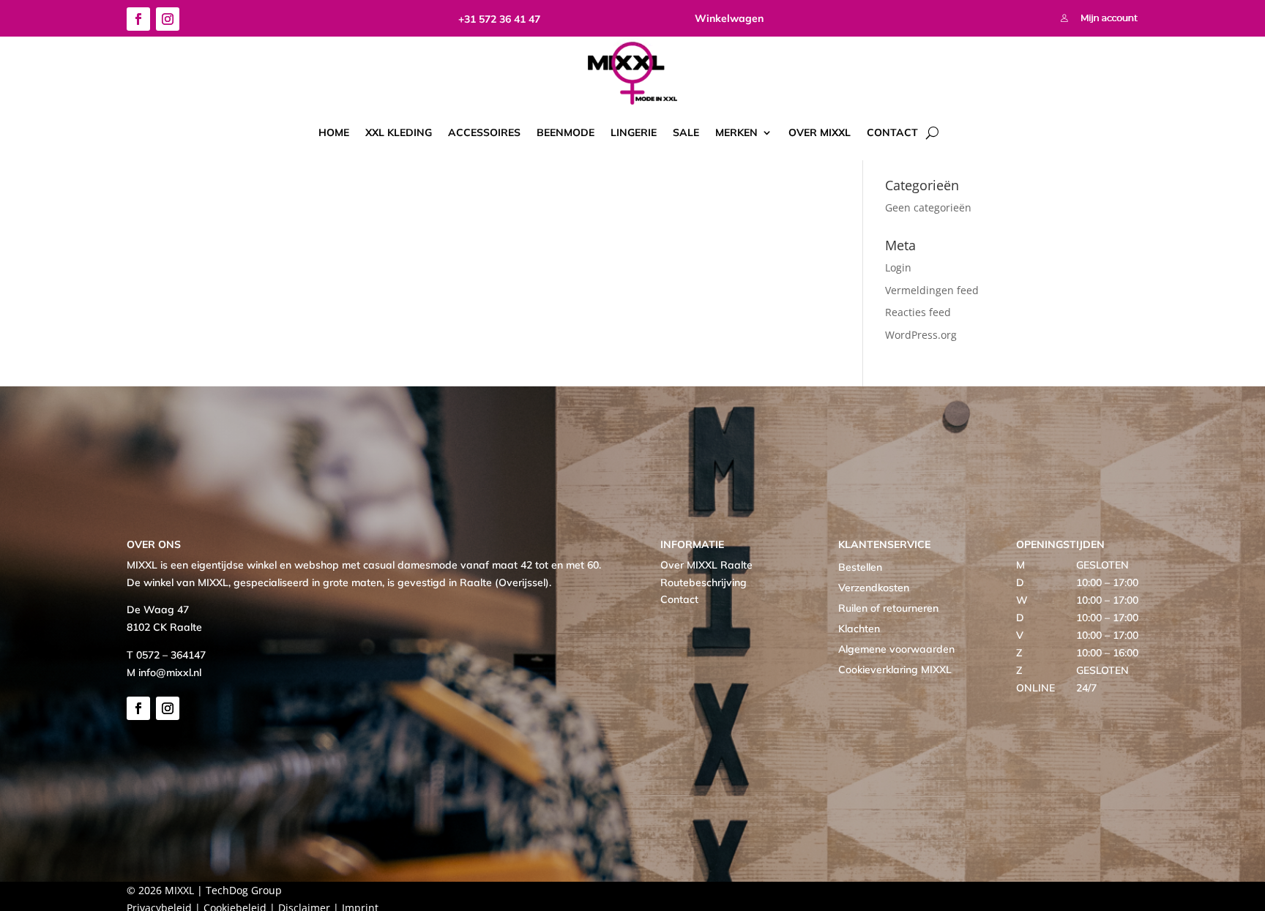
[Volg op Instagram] (167, 19)
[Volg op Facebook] (138, 19)
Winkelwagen (729, 18)
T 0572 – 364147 (166, 654)
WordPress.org (921, 335)
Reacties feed (918, 312)
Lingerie (634, 132)
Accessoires (484, 132)
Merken (736, 132)
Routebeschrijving (703, 582)
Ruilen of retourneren (888, 608)
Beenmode (565, 132)
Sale (686, 132)
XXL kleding (398, 132)
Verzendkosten (873, 587)
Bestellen (860, 567)
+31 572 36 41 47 (499, 19)
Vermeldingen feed (932, 290)
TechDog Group (244, 890)
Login (898, 267)
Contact (892, 132)
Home (333, 132)
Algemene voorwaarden (896, 649)
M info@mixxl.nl (164, 672)
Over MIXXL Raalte (706, 564)
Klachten (859, 628)
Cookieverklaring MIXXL (895, 669)
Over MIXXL (819, 132)
